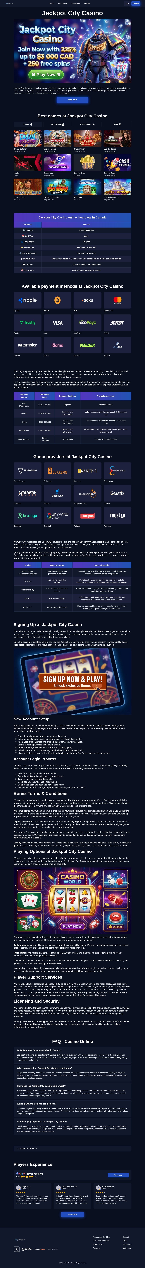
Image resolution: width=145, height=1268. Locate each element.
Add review (118, 1175)
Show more (72, 1214)
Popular (26, 124)
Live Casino (56, 124)
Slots (116, 124)
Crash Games (85, 124)
